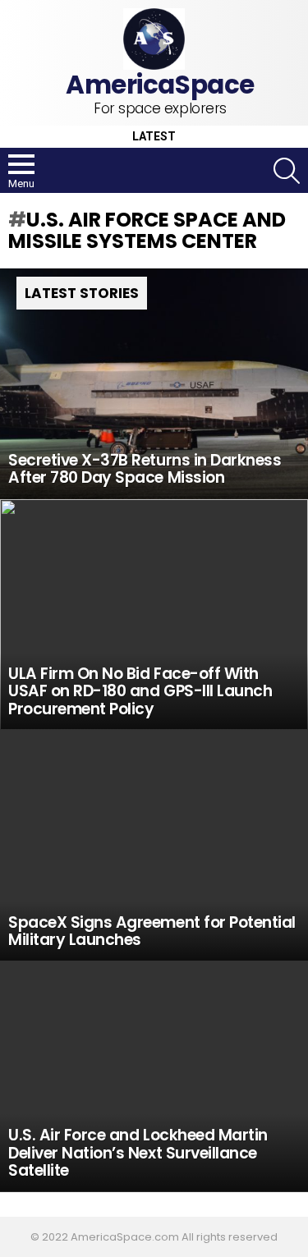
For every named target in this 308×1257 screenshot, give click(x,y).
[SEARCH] (287, 170)
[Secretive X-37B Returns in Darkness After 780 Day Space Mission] (154, 383)
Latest (154, 137)
